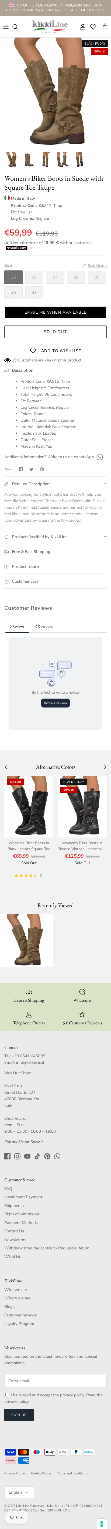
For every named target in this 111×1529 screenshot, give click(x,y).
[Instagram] (17, 1156)
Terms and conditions (72, 1473)
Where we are (17, 1298)
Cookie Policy (41, 1473)
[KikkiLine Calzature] (49, 27)
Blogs (9, 1306)
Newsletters (15, 1239)
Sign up (19, 1415)
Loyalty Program (19, 1323)
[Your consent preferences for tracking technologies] (101, 1524)
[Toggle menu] (6, 27)
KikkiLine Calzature (30, 1506)
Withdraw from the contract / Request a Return (46, 1248)
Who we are (15, 1289)
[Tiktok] (37, 1156)
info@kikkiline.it (30, 1062)
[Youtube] (27, 1156)
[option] (55, 93)
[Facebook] (7, 1156)
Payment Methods (21, 1222)
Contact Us (14, 1231)
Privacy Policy (14, 1473)
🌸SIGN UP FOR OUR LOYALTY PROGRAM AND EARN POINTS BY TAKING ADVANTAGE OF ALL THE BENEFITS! (55, 8)
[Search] (18, 27)
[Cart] (105, 27)
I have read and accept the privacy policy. (48, 1395)
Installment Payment (23, 1197)
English (15, 1492)
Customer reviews (20, 1315)
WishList (12, 1256)
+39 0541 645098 (28, 1056)
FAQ (8, 1188)
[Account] (81, 27)
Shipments (14, 1205)
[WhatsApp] (99, 457)
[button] (55, 312)
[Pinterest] (47, 1156)
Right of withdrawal (22, 1214)
